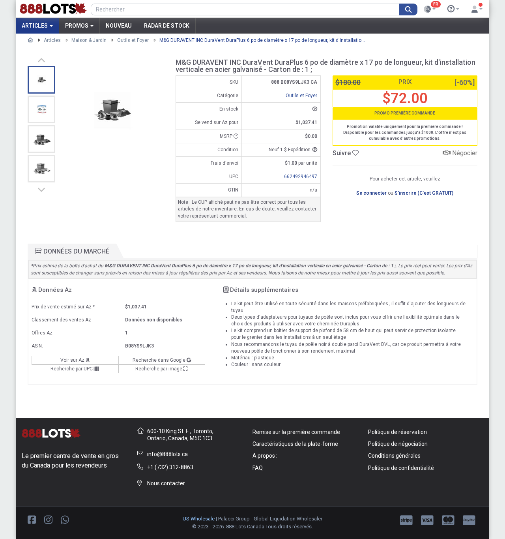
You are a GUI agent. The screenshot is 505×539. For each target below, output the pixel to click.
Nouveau (119, 26)
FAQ (257, 468)
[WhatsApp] (65, 519)
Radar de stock (166, 26)
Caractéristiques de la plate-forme (295, 444)
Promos (77, 26)
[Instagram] (48, 519)
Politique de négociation (398, 444)
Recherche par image (159, 369)
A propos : (264, 456)
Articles (35, 26)
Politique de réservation (397, 432)
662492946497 (300, 176)
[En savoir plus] (453, 9)
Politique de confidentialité (401, 468)
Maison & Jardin (89, 40)
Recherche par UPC (72, 369)
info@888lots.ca (167, 454)
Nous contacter (166, 483)
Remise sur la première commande (296, 432)
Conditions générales (394, 456)
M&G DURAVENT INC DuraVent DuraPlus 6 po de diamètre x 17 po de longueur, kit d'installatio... (262, 40)
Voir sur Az (73, 360)
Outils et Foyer (133, 40)
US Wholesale (199, 519)
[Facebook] (32, 519)
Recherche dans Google (160, 360)
